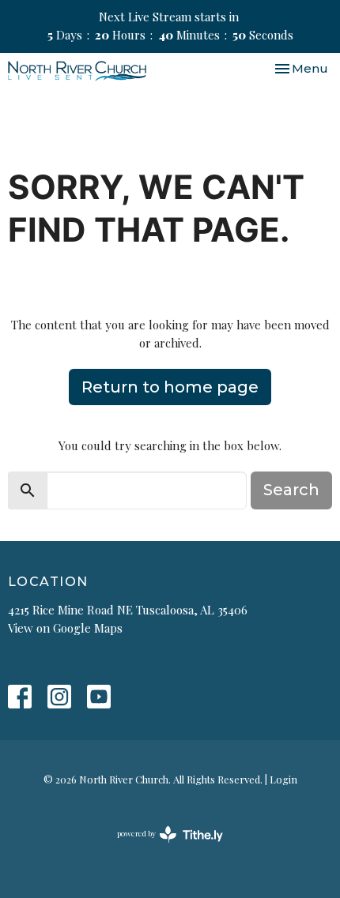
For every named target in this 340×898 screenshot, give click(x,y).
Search (291, 489)
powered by (161, 847)
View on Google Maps (65, 628)
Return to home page (170, 387)
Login (283, 779)
